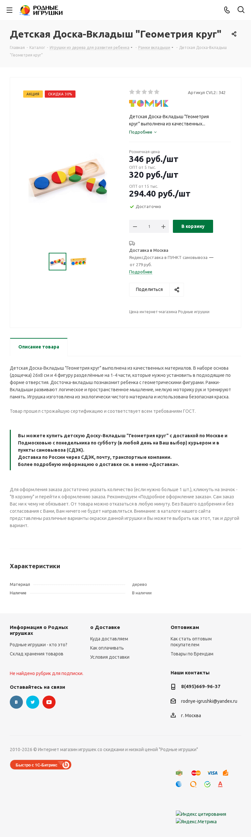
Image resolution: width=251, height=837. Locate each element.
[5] (157, 92)
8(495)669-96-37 (201, 686)
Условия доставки (109, 657)
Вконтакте (16, 702)
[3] (145, 92)
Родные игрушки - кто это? (38, 644)
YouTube (49, 702)
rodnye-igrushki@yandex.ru (209, 701)
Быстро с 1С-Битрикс (37, 765)
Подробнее (140, 271)
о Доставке (105, 627)
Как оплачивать (107, 648)
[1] (132, 92)
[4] (151, 92)
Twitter (32, 702)
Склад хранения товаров (36, 653)
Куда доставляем (109, 638)
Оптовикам (185, 627)
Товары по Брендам (192, 653)
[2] (138, 92)
